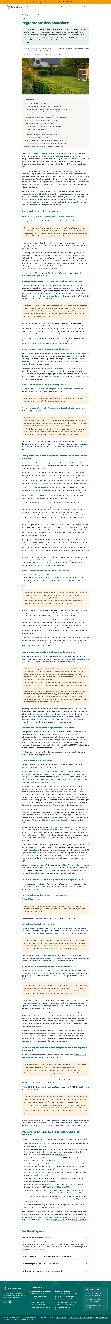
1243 (83, 1199)
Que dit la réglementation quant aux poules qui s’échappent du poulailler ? (47, 143)
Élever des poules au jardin (64, 1297)
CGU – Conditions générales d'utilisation (80, 1317)
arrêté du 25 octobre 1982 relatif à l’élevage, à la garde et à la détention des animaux (53, 408)
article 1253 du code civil (54, 976)
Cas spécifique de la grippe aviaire (37, 129)
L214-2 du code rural (38, 1146)
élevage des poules (58, 1220)
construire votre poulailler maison (60, 156)
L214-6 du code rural (34, 258)
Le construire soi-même (38, 1297)
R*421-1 (45, 495)
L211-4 (38, 1207)
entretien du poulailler (78, 1220)
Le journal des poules (62, 1308)
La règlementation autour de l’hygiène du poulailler (40, 123)
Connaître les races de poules (40, 1308)
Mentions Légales (61, 1317)
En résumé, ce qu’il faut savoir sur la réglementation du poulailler (44, 146)
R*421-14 (79, 525)
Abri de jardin (32, 550)
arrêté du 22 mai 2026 (78, 797)
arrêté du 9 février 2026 (77, 865)
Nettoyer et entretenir (37, 1302)
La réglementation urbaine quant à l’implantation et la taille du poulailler (46, 117)
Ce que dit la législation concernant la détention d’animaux (44, 106)
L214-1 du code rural (41, 391)
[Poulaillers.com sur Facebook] (10, 1302)
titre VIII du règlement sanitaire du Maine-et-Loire (47, 296)
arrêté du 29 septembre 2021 (61, 827)
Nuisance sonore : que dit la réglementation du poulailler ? (42, 132)
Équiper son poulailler (62, 1291)
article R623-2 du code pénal (45, 955)
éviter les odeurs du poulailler (50, 717)
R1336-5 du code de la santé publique (50, 933)
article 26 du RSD (48, 1181)
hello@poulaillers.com (101, 1317)
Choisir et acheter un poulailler (40, 1291)
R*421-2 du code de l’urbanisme (75, 472)
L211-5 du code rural (50, 1207)
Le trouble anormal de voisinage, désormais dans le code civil (45, 140)
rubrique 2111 (49, 1160)
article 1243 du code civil (31, 899)
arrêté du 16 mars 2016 (36, 779)
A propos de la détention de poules (35, 103)
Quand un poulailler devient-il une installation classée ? (43, 112)
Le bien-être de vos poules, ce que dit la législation (42, 115)
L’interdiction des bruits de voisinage (37, 137)
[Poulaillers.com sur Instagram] (5, 1302)
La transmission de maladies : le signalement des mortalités (44, 126)
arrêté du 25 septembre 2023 (72, 1193)
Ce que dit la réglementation (65, 1302)
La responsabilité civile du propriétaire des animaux (42, 135)
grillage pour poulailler (64, 1120)
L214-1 (45, 1187)
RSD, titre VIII (60, 1155)
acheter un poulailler (40, 153)
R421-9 (41, 1175)
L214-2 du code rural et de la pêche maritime (60, 221)
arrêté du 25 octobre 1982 (59, 1187)
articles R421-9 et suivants (41, 487)
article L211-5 (27, 1087)
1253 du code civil (29, 1201)
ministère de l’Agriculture (52, 805)
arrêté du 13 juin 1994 (57, 368)
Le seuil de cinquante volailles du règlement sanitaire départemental (47, 109)
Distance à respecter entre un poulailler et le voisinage (43, 120)
